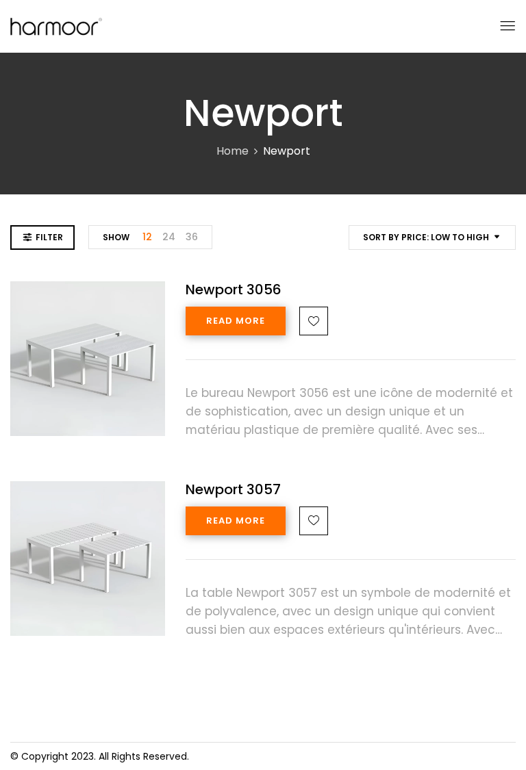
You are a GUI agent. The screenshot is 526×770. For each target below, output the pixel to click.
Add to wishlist (313, 321)
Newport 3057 (233, 489)
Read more (235, 320)
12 (147, 237)
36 (192, 237)
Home (232, 151)
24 (168, 237)
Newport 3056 (233, 289)
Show (116, 237)
